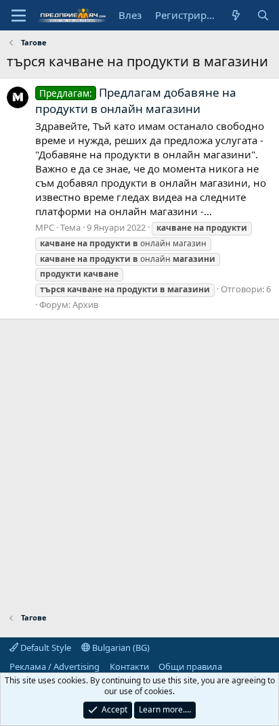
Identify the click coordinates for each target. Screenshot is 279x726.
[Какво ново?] (236, 15)
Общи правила (190, 666)
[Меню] (19, 15)
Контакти (129, 666)
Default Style (44, 647)
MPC (44, 227)
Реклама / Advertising (54, 666)
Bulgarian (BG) (120, 647)
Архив (85, 304)
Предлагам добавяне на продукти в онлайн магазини (135, 100)
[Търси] (263, 15)
